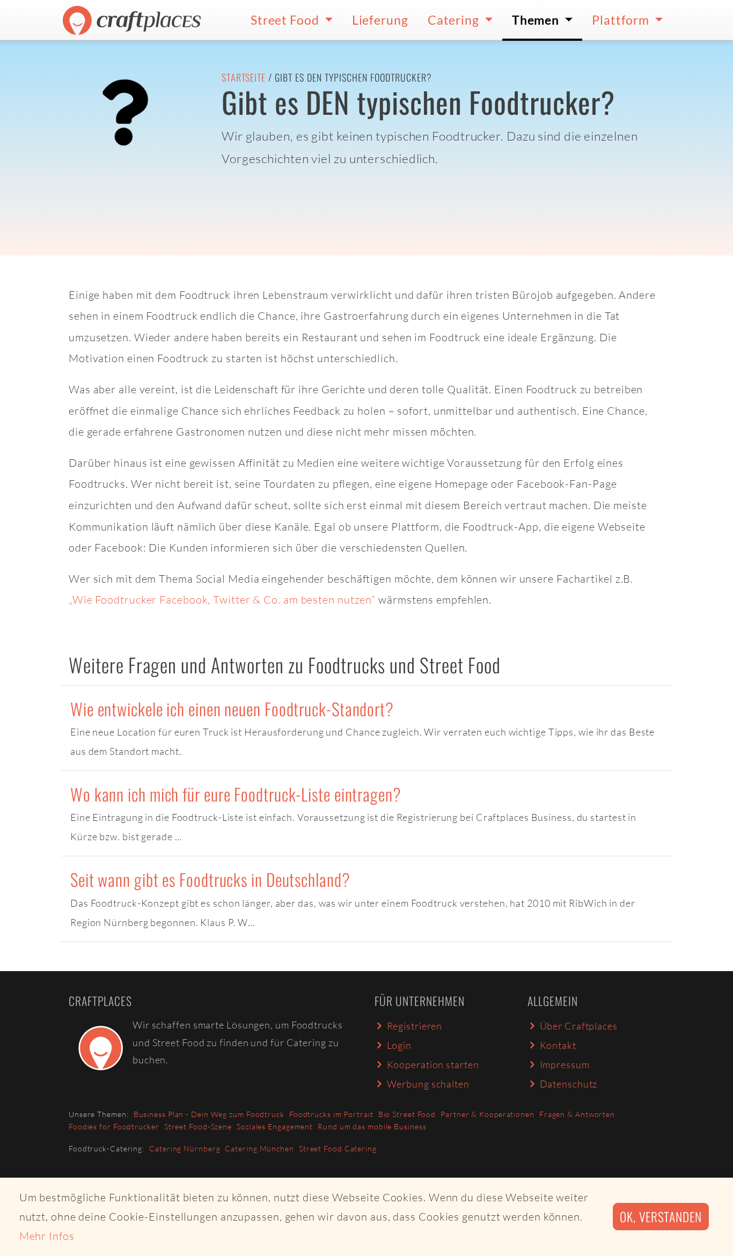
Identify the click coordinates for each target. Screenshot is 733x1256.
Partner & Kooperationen (487, 1114)
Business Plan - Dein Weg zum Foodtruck (209, 1114)
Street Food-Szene (198, 1126)
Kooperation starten (433, 1064)
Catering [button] (455, 19)
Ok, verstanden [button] (661, 1216)
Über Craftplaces (579, 1026)
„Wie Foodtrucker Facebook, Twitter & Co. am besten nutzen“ (222, 599)
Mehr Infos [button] (47, 1236)
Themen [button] (537, 19)
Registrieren (415, 1026)
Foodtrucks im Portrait (331, 1114)
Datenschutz (569, 1084)
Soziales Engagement (275, 1126)
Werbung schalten (428, 1084)
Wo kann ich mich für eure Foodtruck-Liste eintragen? (235, 793)
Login (399, 1045)
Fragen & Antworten (577, 1114)
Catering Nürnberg (184, 1148)
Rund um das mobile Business (372, 1126)
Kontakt (558, 1045)
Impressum (565, 1064)
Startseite (244, 77)
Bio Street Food (407, 1114)
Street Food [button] (286, 19)
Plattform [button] (622, 19)
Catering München (259, 1148)
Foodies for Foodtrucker (114, 1126)
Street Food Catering (338, 1148)
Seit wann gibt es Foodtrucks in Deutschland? (210, 879)
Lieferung (380, 19)
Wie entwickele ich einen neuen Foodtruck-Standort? (232, 708)
